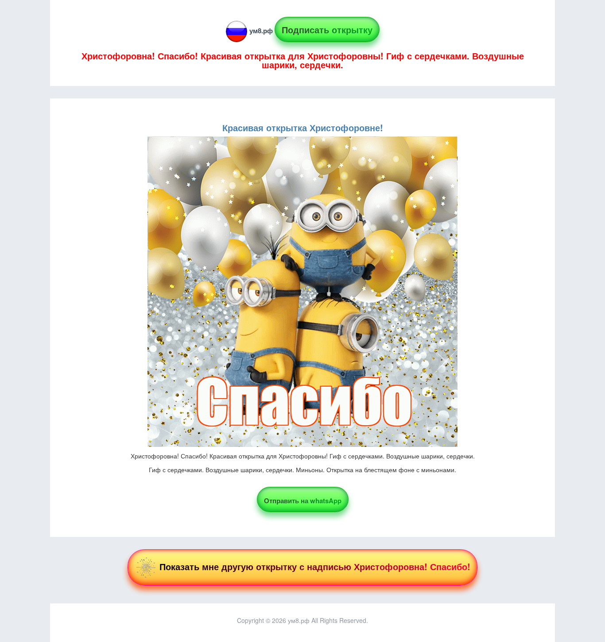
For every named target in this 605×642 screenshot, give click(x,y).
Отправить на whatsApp (302, 500)
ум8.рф (261, 30)
